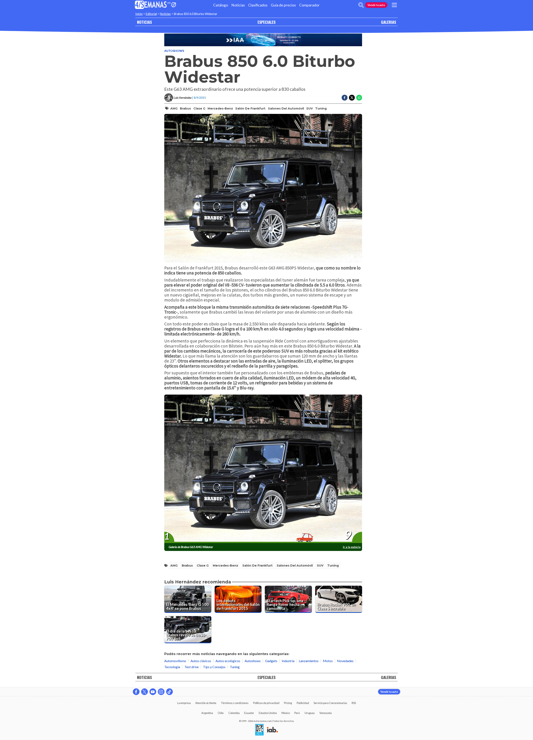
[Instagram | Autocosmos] (161, 691)
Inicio (139, 14)
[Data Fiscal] (259, 730)
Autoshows (174, 50)
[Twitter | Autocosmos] (144, 691)
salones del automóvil (286, 108)
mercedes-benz (220, 108)
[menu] (394, 5)
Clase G (199, 108)
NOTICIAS (144, 22)
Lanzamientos (309, 661)
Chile (221, 713)
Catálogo (220, 5)
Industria (288, 661)
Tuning (235, 667)
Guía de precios (283, 5)
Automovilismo (175, 661)
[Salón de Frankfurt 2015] (263, 40)
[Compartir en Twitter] (352, 98)
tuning (321, 108)
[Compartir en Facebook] (344, 98)
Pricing (288, 703)
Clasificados (258, 5)
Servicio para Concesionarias (330, 703)
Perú (297, 713)
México (285, 713)
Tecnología (172, 667)
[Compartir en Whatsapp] (359, 98)
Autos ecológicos (227, 661)
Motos (328, 661)
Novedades (345, 661)
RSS (354, 703)
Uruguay (310, 713)
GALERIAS (388, 22)
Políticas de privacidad (266, 703)
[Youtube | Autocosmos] (152, 691)
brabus (185, 108)
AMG (174, 108)
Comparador (309, 5)
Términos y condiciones (234, 703)
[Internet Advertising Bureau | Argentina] (272, 730)
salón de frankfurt (250, 108)
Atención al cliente (205, 703)
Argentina (207, 713)
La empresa (184, 703)
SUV (309, 108)
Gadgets (271, 661)
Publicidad (303, 703)
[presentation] (263, 469)
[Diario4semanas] (151, 5)
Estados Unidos (268, 713)
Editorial (151, 14)
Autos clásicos (201, 661)
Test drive (191, 667)
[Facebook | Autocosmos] (136, 691)
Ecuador (249, 713)
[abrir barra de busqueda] (361, 4)
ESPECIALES (266, 22)
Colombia (234, 713)
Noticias (238, 5)
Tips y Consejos (214, 667)
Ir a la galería (352, 547)
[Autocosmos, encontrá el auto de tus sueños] (173, 5)
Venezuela (325, 713)
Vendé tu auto (376, 5)
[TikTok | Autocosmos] (169, 691)
